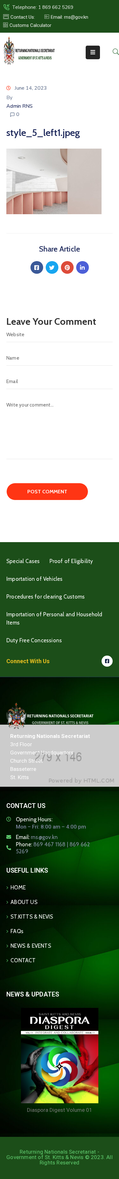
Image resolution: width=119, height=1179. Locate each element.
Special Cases (23, 561)
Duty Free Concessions (34, 640)
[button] (66, 17)
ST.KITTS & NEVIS (31, 916)
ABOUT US (23, 902)
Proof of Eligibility (71, 561)
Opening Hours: (34, 819)
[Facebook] (36, 267)
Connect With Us (28, 661)
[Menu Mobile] (93, 52)
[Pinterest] (67, 267)
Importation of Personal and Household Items (54, 618)
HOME (18, 887)
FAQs (16, 931)
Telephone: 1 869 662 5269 (42, 7)
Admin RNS (19, 106)
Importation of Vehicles (34, 579)
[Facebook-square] (107, 661)
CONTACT (23, 960)
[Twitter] (52, 267)
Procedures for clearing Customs (45, 596)
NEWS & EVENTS (30, 946)
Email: (37, 837)
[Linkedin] (82, 267)
